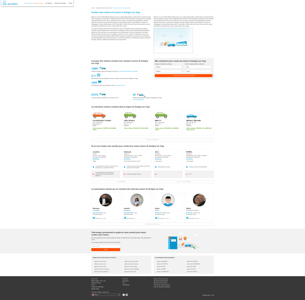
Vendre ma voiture (38, 3)
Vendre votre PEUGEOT (192, 261)
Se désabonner (126, 284)
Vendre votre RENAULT (162, 261)
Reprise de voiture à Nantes (130, 266)
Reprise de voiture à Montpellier (131, 269)
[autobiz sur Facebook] (124, 295)
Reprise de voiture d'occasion (160, 282)
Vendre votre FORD (191, 266)
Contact (70, 3)
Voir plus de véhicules (152, 139)
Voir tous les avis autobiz (184, 181)
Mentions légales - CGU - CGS (98, 280)
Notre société (94, 278)
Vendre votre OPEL (191, 269)
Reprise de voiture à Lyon (100, 264)
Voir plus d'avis (121, 181)
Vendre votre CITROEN (162, 264)
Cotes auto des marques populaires (162, 284)
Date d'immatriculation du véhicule (194, 64)
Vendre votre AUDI (160, 266)
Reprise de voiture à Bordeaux (101, 271)
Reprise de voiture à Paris (100, 261)
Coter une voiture (28, 3)
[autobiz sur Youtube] (127, 295)
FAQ (124, 282)
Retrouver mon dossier (60, 3)
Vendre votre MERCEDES (162, 271)
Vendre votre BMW (160, 269)
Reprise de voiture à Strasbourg (101, 269)
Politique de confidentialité (97, 286)
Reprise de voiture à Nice (100, 266)
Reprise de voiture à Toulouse (131, 264)
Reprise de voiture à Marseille (131, 261)
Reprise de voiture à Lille (130, 271)
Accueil (93, 8)
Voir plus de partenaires (152, 224)
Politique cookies (95, 288)
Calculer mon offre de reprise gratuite (184, 75)
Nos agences (49, 3)
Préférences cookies (96, 282)
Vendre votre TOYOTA (191, 271)
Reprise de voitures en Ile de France (104, 8)
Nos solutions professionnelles (161, 280)
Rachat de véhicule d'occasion (161, 278)
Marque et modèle (163, 64)
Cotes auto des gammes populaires (162, 286)
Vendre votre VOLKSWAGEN (193, 264)
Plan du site (125, 278)
